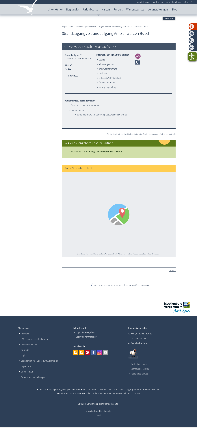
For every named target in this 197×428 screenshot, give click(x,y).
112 (69, 68)
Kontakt (25, 349)
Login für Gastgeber (85, 332)
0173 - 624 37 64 (138, 338)
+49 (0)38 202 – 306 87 (141, 333)
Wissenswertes (135, 9)
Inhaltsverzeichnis (29, 344)
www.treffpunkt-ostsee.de (139, 285)
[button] (75, 352)
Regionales (73, 9)
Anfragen (25, 333)
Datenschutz (27, 371)
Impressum (26, 366)
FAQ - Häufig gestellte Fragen (34, 339)
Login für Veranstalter (86, 336)
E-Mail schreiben (139, 343)
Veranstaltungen (158, 9)
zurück (172, 270)
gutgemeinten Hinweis (139, 389)
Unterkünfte (55, 9)
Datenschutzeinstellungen (33, 377)
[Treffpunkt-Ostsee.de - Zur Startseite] (27, 8)
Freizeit (118, 9)
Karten (106, 9)
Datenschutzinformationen (151, 254)
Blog (174, 9)
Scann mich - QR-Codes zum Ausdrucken (39, 360)
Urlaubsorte (90, 9)
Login (23, 355)
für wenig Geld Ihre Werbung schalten (104, 151)
